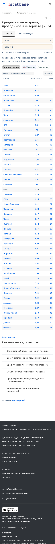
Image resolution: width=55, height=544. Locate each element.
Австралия (8, 239)
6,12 (37, 234)
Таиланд (7, 130)
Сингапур (7, 184)
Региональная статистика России (20, 441)
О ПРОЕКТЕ (6, 533)
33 (51, 278)
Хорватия (8, 209)
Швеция (7, 229)
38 (51, 313)
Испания (7, 268)
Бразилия (8, 90)
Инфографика (9, 457)
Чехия (6, 219)
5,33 (37, 288)
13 (51, 155)
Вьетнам (7, 224)
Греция (6, 298)
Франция (7, 318)
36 (51, 303)
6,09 (37, 239)
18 (51, 179)
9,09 (37, 95)
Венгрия (7, 214)
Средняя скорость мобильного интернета (27, 365)
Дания (6, 323)
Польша (7, 234)
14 (51, 159)
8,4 (37, 100)
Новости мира (9, 461)
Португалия (9, 140)
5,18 (37, 313)
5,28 (37, 303)
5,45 (37, 268)
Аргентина (8, 100)
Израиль (7, 164)
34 (51, 288)
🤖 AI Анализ (29, 67)
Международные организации (18, 473)
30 (51, 258)
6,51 (37, 169)
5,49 (37, 258)
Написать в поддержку (17, 493)
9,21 (37, 85)
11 (51, 140)
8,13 (37, 120)
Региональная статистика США (18, 445)
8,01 (37, 125)
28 (51, 248)
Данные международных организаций (23, 438)
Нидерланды (9, 283)
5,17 (37, 318)
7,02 (37, 164)
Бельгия (7, 293)
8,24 (37, 110)
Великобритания (11, 288)
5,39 (37, 278)
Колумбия (8, 110)
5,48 (37, 263)
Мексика (7, 150)
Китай (6, 278)
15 (51, 164)
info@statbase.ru (14, 489)
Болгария (8, 145)
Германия (8, 308)
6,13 (37, 229)
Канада (7, 248)
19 (51, 184)
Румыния (7, 194)
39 (51, 318)
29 (51, 253)
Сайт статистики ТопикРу (16, 454)
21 (51, 204)
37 (51, 308)
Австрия (7, 303)
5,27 (37, 308)
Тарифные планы (9, 537)
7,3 (37, 145)
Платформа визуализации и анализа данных (26, 429)
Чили (5, 115)
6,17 (37, 214)
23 (51, 214)
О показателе (8, 337)
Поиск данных (10, 425)
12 (51, 145)
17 (51, 174)
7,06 (37, 159)
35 (51, 293)
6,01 (37, 248)
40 (51, 323)
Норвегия (8, 253)
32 (51, 268)
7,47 (37, 135)
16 (51, 169)
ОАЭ (5, 125)
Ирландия (8, 243)
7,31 (37, 140)
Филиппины (9, 95)
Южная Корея (10, 313)
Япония (7, 328)
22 (51, 209)
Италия (7, 258)
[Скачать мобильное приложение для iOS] (10, 509)
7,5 (37, 130)
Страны (6, 470)
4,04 (37, 328)
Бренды (6, 477)
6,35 (37, 194)
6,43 (37, 174)
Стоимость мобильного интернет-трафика (27, 351)
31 (51, 263)
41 (51, 328)
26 (51, 234)
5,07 (37, 323)
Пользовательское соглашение (16, 521)
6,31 (37, 204)
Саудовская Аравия (12, 174)
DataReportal (18, 400)
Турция (7, 169)
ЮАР (5, 85)
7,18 (37, 155)
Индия (6, 179)
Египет (6, 135)
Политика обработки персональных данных (22, 519)
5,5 (37, 253)
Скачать (48, 73)
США (5, 199)
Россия (6, 105)
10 (51, 135)
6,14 (37, 224)
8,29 (37, 105)
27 (51, 239)
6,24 (37, 209)
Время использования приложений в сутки (27, 358)
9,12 (37, 90)
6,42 (37, 179)
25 (51, 229)
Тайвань (7, 155)
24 (51, 224)
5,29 (37, 293)
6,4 (37, 184)
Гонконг (7, 263)
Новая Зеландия (11, 204)
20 (51, 194)
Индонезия (8, 159)
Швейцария (9, 273)
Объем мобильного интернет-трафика (26, 372)
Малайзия (8, 120)
